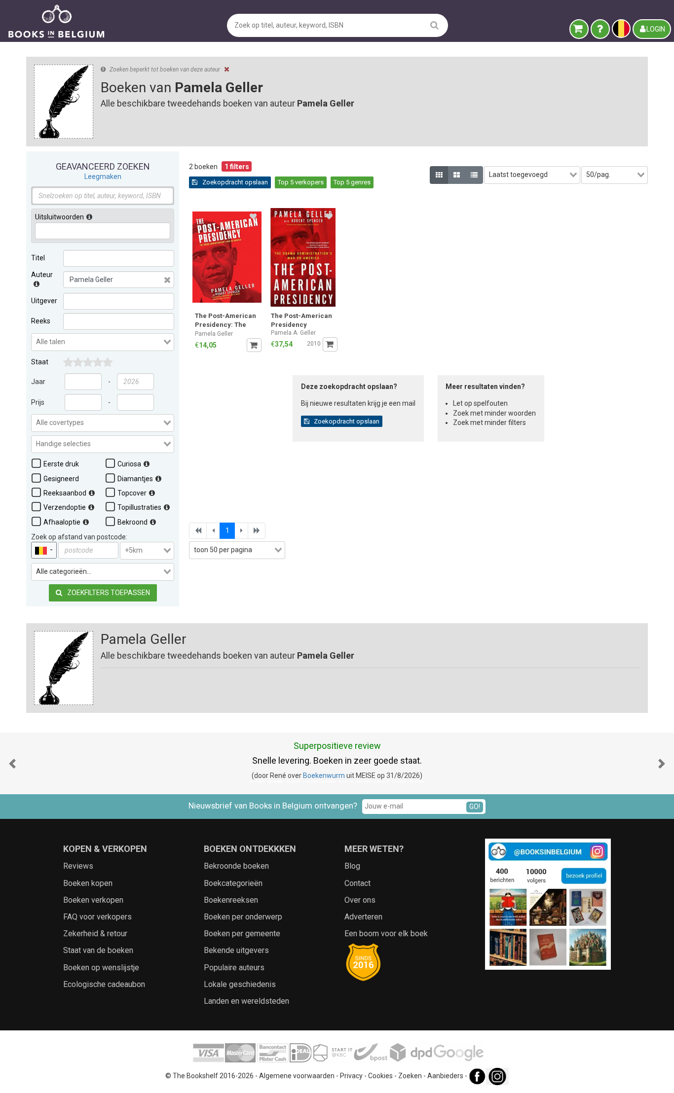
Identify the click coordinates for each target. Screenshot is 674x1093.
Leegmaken (102, 176)
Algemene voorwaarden (297, 1076)
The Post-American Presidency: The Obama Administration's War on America (227, 321)
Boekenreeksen (231, 900)
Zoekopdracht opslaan (234, 182)
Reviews (78, 866)
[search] (434, 25)
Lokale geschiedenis (240, 984)
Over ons (359, 900)
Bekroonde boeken (236, 866)
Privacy (351, 1076)
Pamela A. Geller (293, 332)
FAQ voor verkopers (97, 916)
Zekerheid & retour (95, 933)
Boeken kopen (87, 883)
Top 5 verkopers (301, 182)
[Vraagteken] (600, 29)
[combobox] (102, 342)
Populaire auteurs (234, 967)
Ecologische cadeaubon (104, 984)
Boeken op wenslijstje (101, 967)
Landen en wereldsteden (246, 1001)
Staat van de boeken (98, 950)
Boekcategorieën (233, 883)
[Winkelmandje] (579, 29)
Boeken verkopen (93, 900)
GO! (474, 807)
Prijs (37, 402)
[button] (12, 763)
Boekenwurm (324, 775)
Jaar (38, 382)
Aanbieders (445, 1076)
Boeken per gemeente (242, 933)
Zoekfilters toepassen (108, 593)
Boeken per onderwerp (243, 916)
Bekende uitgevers (236, 950)
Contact (357, 883)
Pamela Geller (214, 333)
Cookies (380, 1076)
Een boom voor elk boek (386, 933)
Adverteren (363, 916)
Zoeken (410, 1076)
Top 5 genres (352, 182)
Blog (352, 866)
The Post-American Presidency (301, 320)
